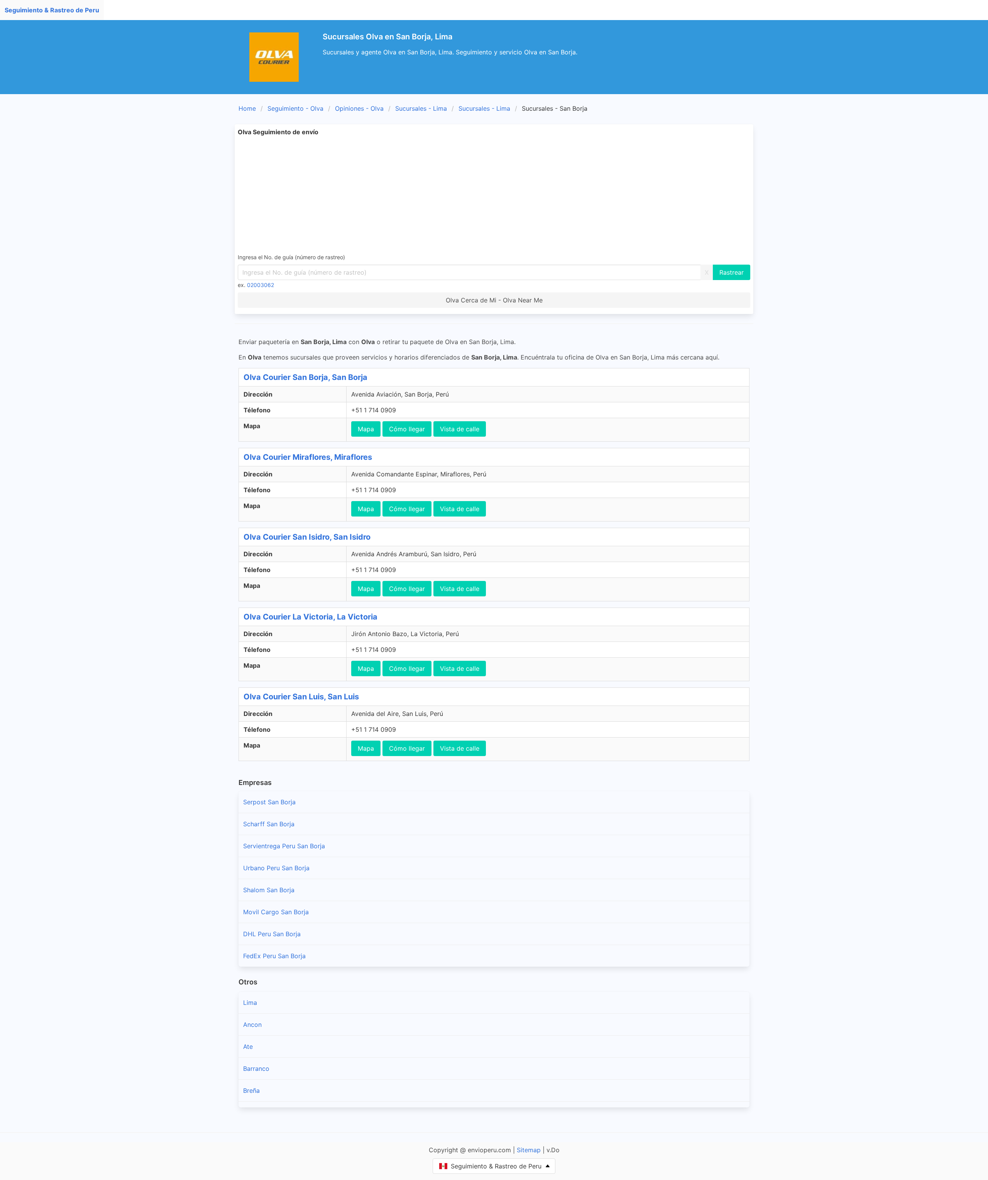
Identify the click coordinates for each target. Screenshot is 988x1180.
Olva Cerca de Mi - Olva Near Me (494, 300)
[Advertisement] (494, 194)
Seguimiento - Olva (295, 108)
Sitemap (529, 1150)
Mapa (366, 429)
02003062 (260, 285)
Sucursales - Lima (421, 108)
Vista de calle (459, 429)
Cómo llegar (407, 429)
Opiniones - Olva (359, 108)
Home (247, 108)
